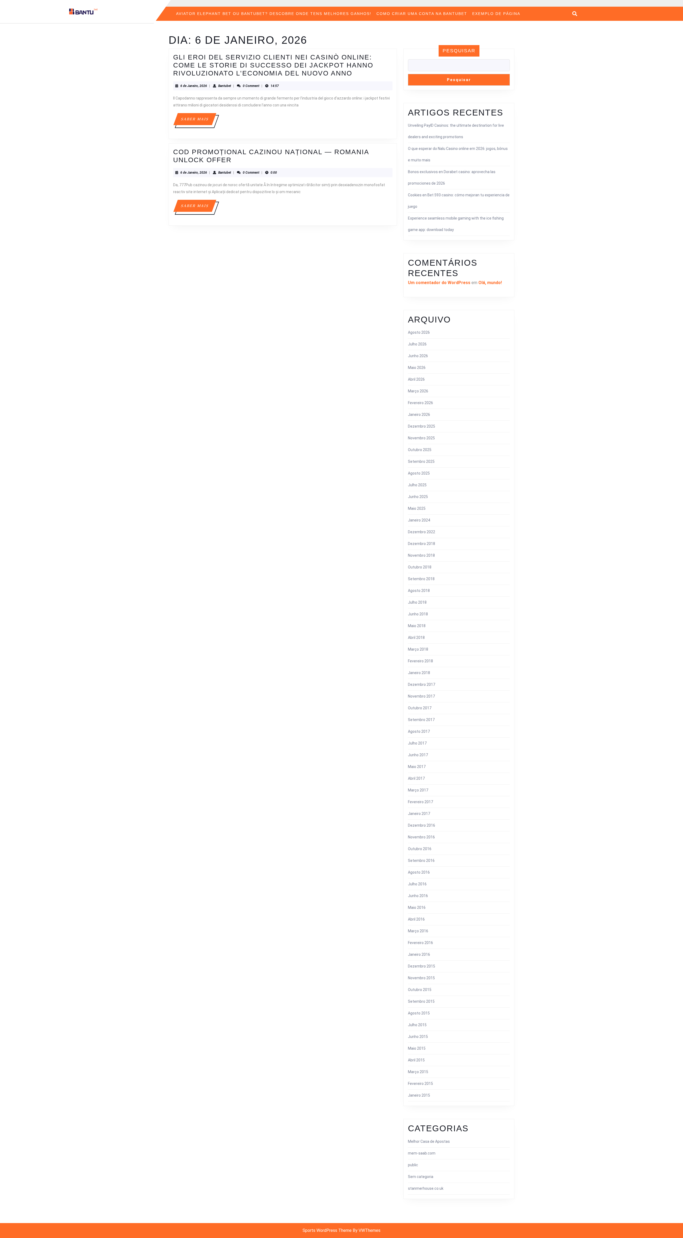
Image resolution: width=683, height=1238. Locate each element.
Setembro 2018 (421, 579)
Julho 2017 (417, 743)
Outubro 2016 (419, 849)
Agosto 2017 (419, 731)
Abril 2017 (416, 778)
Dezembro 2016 (421, 825)
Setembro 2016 (421, 860)
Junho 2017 (418, 755)
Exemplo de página (496, 13)
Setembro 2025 (421, 461)
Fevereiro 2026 (420, 403)
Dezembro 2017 (421, 684)
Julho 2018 (417, 602)
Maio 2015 (417, 1048)
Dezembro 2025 (421, 426)
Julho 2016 (417, 884)
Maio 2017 (417, 767)
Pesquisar (459, 50)
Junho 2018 (418, 614)
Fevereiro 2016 (420, 943)
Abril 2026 (416, 379)
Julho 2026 (417, 344)
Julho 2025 (417, 485)
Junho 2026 (418, 356)
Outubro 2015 (419, 990)
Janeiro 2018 (419, 673)
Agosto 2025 (419, 473)
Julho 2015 (417, 1025)
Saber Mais (198, 121)
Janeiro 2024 (419, 520)
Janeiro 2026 (419, 414)
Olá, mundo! (490, 282)
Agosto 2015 (419, 1013)
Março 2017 (418, 790)
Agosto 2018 (419, 590)
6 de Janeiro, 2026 (193, 86)
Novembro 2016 (421, 837)
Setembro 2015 (421, 1001)
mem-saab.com (421, 1153)
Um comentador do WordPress (439, 282)
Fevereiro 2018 (420, 661)
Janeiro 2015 (419, 1095)
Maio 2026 (417, 367)
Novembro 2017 (421, 696)
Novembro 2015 (421, 978)
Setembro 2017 (421, 720)
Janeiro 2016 (419, 954)
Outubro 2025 (419, 450)
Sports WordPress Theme (327, 1230)
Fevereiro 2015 (420, 1083)
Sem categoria (420, 1177)
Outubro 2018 (419, 567)
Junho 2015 (418, 1036)
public (413, 1165)
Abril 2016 (416, 919)
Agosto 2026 (419, 332)
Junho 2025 (418, 497)
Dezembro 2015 (421, 966)
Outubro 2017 (419, 708)
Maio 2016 (417, 907)
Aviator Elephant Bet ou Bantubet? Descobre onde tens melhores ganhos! (273, 13)
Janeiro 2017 (419, 813)
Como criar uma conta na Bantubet (421, 13)
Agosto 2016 (419, 872)
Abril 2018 (416, 637)
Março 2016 (418, 931)
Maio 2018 (417, 626)
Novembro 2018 (421, 555)
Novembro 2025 (421, 438)
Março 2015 (418, 1072)
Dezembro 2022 (421, 532)
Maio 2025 (417, 508)
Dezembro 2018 (421, 544)
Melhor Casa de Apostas (429, 1141)
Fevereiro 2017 (420, 802)
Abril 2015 (416, 1060)
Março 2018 (418, 649)
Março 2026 (418, 391)
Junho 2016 (418, 896)
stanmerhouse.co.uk (425, 1188)
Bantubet (224, 86)
